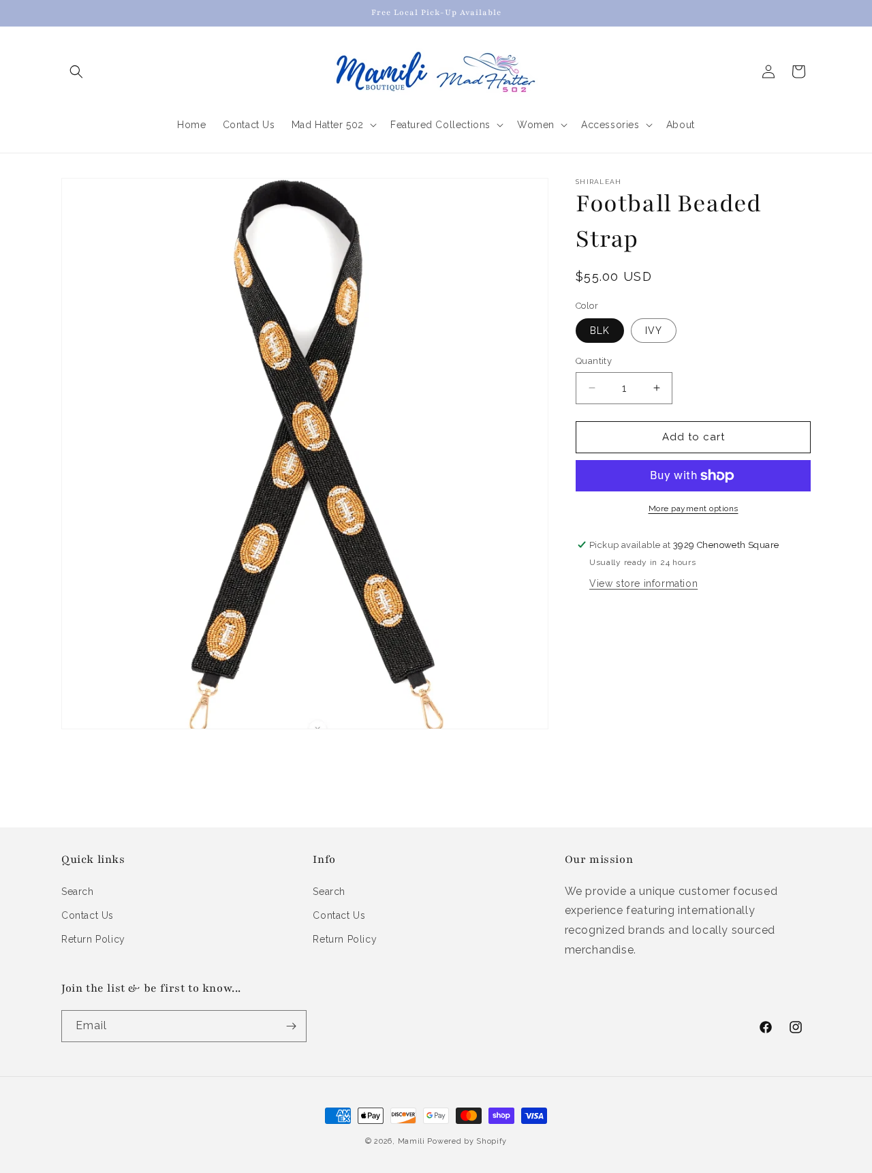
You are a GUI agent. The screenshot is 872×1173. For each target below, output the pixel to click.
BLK (600, 330)
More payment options (693, 508)
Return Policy (93, 939)
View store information (643, 583)
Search (77, 891)
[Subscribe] (291, 1026)
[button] (76, 72)
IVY (653, 330)
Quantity (594, 361)
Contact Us (87, 915)
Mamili (411, 1141)
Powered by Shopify (467, 1141)
